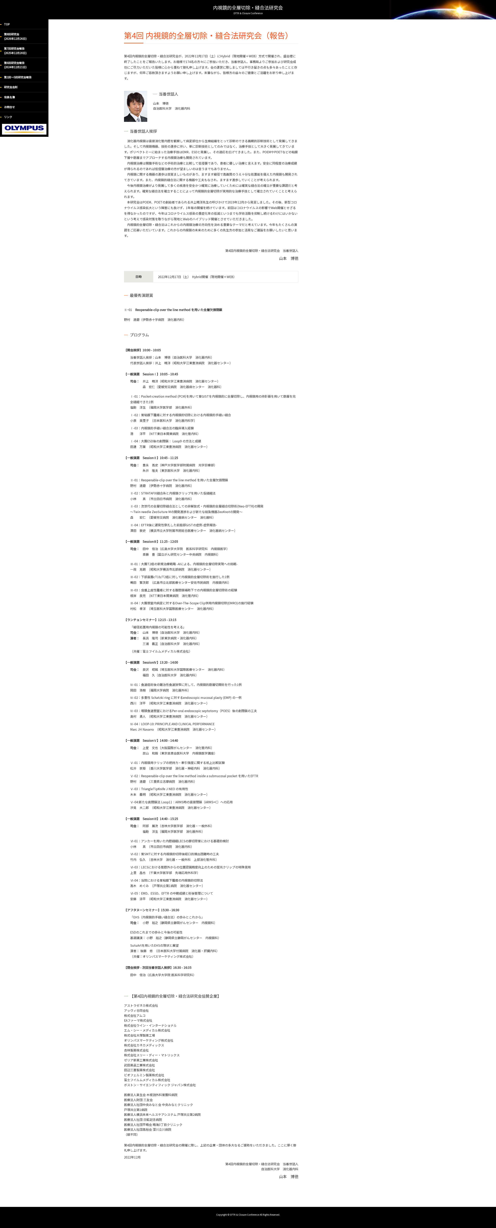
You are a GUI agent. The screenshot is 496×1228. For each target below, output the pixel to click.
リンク (8, 117)
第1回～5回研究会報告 (18, 77)
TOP (7, 24)
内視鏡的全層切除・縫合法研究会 (248, 9)
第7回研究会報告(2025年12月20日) (15, 51)
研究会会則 (11, 87)
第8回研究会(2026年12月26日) (15, 36)
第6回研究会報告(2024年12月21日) (15, 65)
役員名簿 (9, 97)
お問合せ (9, 107)
